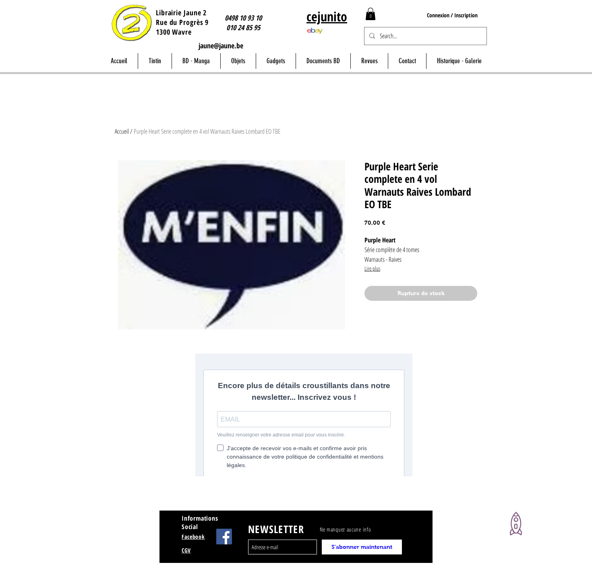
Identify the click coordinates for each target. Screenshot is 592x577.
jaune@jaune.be (221, 45)
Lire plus (372, 268)
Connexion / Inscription (452, 15)
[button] (370, 14)
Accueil (122, 131)
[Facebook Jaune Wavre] (224, 536)
